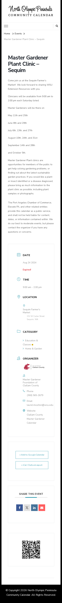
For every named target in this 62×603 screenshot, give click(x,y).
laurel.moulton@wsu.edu (40, 405)
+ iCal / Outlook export (31, 465)
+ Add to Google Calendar (32, 454)
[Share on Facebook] (19, 507)
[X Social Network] (27, 507)
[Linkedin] (34, 507)
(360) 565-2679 (35, 395)
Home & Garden (33, 348)
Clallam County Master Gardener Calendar (36, 418)
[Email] (42, 507)
